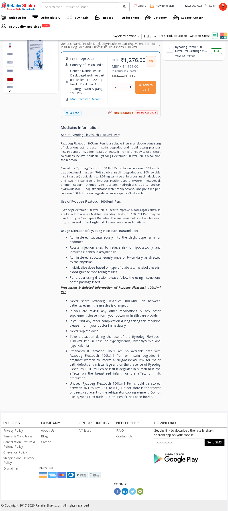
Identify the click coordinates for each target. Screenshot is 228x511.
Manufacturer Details (85, 99)
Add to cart (147, 87)
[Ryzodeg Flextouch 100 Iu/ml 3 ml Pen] (35, 68)
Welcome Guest (200, 36)
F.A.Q (120, 430)
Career (46, 442)
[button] (223, 32)
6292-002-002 (193, 6)
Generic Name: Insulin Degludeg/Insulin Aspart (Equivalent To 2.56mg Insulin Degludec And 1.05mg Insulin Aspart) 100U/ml (110, 45)
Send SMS (214, 442)
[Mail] (140, 493)
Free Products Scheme (173, 36)
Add (216, 51)
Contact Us (124, 436)
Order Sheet (130, 18)
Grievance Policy (15, 452)
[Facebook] (117, 493)
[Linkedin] (125, 493)
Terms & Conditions (17, 436)
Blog (44, 436)
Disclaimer (10, 468)
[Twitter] (132, 493)
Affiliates (85, 430)
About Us (47, 430)
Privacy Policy (13, 430)
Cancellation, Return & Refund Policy (19, 444)
